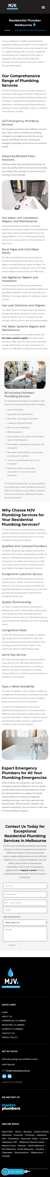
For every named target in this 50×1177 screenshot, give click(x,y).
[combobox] (6, 903)
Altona (18, 1132)
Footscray (30, 1135)
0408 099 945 (8, 1064)
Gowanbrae (13, 1138)
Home (7, 30)
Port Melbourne (9, 1149)
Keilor (35, 1138)
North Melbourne (36, 1146)
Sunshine (40, 1149)
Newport (22, 1146)
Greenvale (26, 1138)
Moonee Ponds (9, 1146)
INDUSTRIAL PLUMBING (13, 1025)
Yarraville (6, 1156)
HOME (5, 1012)
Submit (12, 945)
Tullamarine (7, 1152)
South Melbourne (26, 1149)
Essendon (18, 1135)
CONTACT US (8, 1033)
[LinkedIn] (4, 1076)
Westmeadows (22, 1152)
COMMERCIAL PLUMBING (14, 1021)
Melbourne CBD (10, 1142)
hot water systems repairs (15, 338)
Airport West (7, 1132)
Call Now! (15, 1171)
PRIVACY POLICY (10, 1037)
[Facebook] (9, 1076)
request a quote (28, 870)
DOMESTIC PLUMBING (12, 1029)
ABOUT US (7, 1016)
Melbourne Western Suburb (32, 1142)
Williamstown (37, 1152)
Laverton (44, 1138)
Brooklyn (28, 1132)
